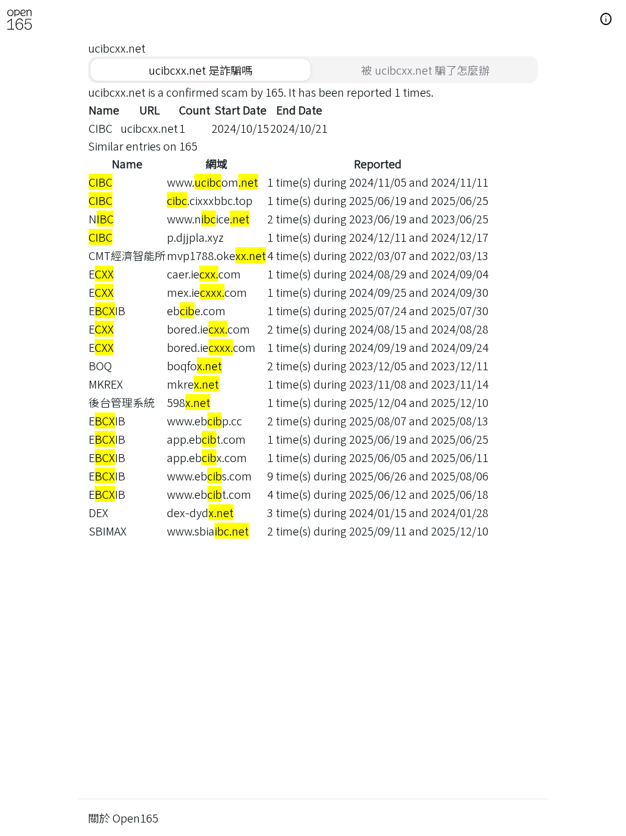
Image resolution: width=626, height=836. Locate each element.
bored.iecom (208, 329)
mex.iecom (207, 292)
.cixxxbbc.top (209, 200)
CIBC (100, 128)
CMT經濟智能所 (127, 255)
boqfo (194, 365)
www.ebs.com (209, 475)
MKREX (106, 384)
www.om (212, 182)
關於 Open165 (123, 818)
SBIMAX (108, 531)
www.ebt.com (209, 494)
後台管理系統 (122, 402)
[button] (606, 19)
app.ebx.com (207, 457)
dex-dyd (200, 512)
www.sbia (208, 531)
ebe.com (196, 310)
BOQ (100, 365)
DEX (98, 512)
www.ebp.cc (204, 420)
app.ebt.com (206, 439)
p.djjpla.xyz (195, 237)
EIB (107, 310)
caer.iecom (204, 274)
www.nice (208, 218)
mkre (193, 384)
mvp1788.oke (216, 255)
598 (188, 402)
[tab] (200, 70)
